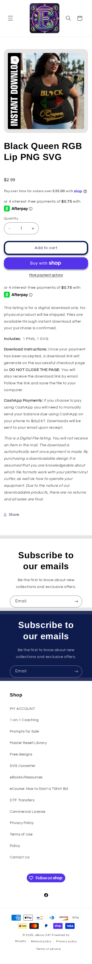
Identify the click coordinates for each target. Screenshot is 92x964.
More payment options (46, 275)
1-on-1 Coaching (24, 720)
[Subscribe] (76, 601)
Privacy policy (66, 941)
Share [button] (14, 515)
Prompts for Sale (24, 731)
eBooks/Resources (26, 777)
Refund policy (41, 941)
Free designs (21, 754)
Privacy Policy (22, 823)
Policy (15, 846)
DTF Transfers (22, 800)
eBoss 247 (43, 935)
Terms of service (48, 949)
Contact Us (19, 857)
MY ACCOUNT (22, 709)
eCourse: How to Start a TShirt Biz (39, 789)
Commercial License (27, 812)
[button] (10, 18)
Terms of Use (21, 834)
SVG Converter (22, 766)
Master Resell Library (28, 743)
